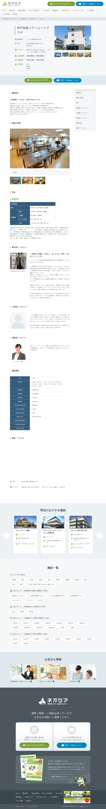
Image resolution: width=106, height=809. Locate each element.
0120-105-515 (63, 4)
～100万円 (26, 643)
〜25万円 (46, 639)
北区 (49, 579)
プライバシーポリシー (33, 806)
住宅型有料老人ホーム (76, 595)
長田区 (58, 579)
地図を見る (29, 45)
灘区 (22, 579)
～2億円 (71, 627)
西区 (85, 579)
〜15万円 (25, 639)
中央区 (31, 579)
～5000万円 (51, 627)
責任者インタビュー (82, 108)
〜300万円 (82, 623)
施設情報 (79, 123)
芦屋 (13, 584)
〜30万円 (57, 639)
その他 (40, 600)
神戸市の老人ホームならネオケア (10, 18)
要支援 (22, 611)
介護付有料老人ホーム (37, 595)
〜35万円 (67, 639)
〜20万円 (36, 639)
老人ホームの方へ (20, 806)
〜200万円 (59, 623)
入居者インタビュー (82, 113)
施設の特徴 (79, 97)
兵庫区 (41, 579)
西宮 (21, 584)
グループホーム (16, 600)
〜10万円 (14, 623)
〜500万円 (15, 627)
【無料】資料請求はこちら (58, 776)
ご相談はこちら (92, 4)
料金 (77, 102)
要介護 (31, 611)
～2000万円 (38, 627)
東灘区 (14, 579)
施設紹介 (79, 92)
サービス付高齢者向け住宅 (57, 595)
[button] (91, 38)
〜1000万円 (26, 627)
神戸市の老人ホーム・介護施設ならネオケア (79, 806)
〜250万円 (70, 623)
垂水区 (77, 579)
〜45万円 (89, 639)
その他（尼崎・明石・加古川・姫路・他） (41, 584)
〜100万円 (36, 623)
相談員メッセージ (81, 118)
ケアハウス (29, 600)
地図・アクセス (81, 128)
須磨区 (67, 579)
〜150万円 (48, 623)
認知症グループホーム (18, 595)
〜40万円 (78, 639)
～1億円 (62, 627)
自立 (13, 611)
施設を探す (24, 18)
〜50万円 (25, 623)
